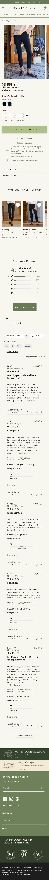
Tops (22, 15)
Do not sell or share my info (16, 875)
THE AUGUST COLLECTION (24, 2)
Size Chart (20, 120)
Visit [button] (4, 828)
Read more (30, 401)
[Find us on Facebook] (5, 799)
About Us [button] (7, 813)
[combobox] (34, 357)
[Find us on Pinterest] (17, 799)
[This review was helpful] (27, 412)
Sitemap (21, 872)
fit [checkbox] (13, 346)
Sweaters (30, 15)
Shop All (7, 15)
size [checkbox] (6, 346)
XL (27, 115)
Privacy (28, 868)
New (15, 15)
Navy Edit (13, 21)
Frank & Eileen (11, 868)
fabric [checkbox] (19, 346)
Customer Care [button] (10, 806)
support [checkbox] (28, 346)
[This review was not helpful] (36, 412)
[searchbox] (14, 336)
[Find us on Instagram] (11, 799)
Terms (38, 868)
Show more (12, 352)
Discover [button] (7, 821)
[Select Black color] (4, 103)
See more (12, 485)
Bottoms (41, 15)
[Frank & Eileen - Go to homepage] (24, 8)
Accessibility (9, 870)
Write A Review (24, 307)
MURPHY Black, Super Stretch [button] (26, 458)
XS (4, 115)
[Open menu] (5, 8)
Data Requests (26, 870)
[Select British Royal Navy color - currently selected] (9, 103)
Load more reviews (24, 736)
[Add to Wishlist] (18, 205)
